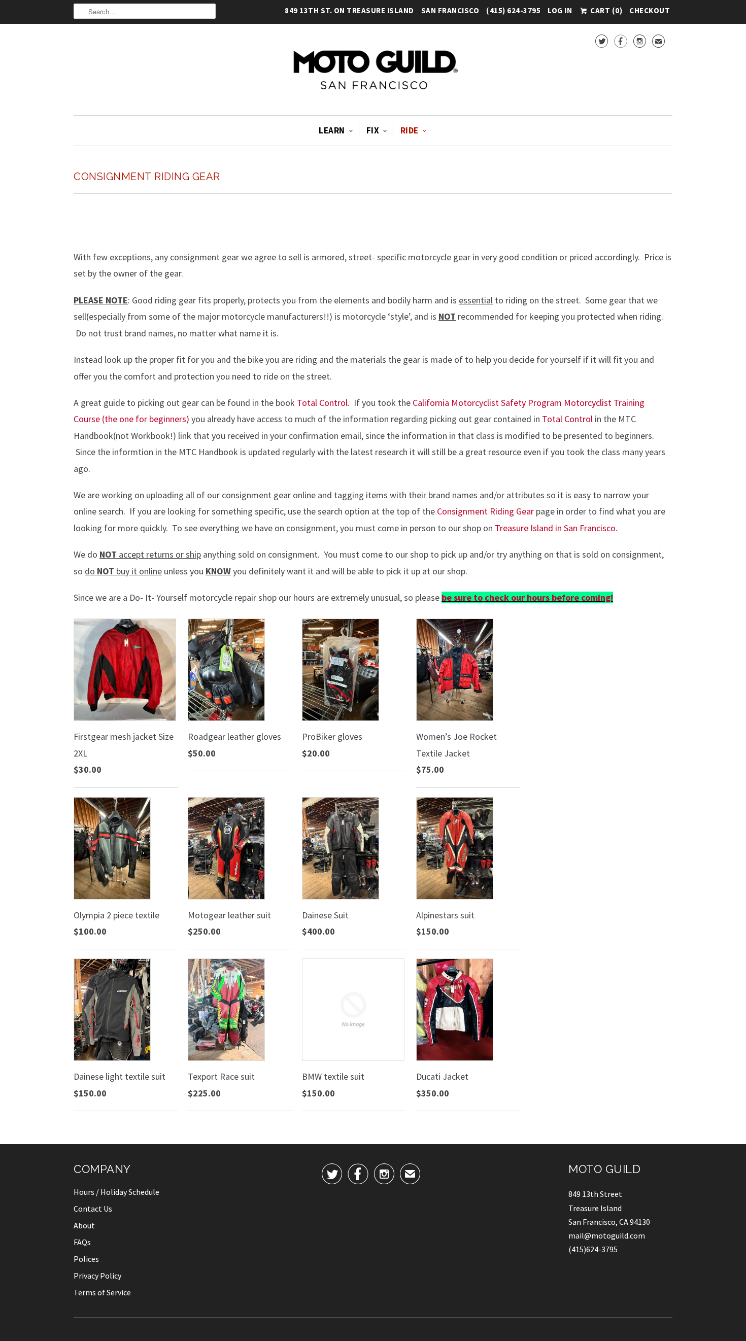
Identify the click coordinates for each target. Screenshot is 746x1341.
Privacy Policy (97, 1275)
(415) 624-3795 (513, 12)
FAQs (82, 1242)
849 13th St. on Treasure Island (349, 12)
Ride (409, 130)
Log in (560, 12)
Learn (332, 130)
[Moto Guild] (373, 70)
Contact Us (93, 1209)
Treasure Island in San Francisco (555, 528)
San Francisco (450, 12)
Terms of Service (102, 1292)
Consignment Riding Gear (147, 176)
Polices (86, 1259)
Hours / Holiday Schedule (116, 1192)
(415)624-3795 (593, 1249)
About (84, 1225)
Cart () (605, 10)
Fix (373, 130)
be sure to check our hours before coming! (527, 597)
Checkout (649, 12)
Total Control (322, 402)
